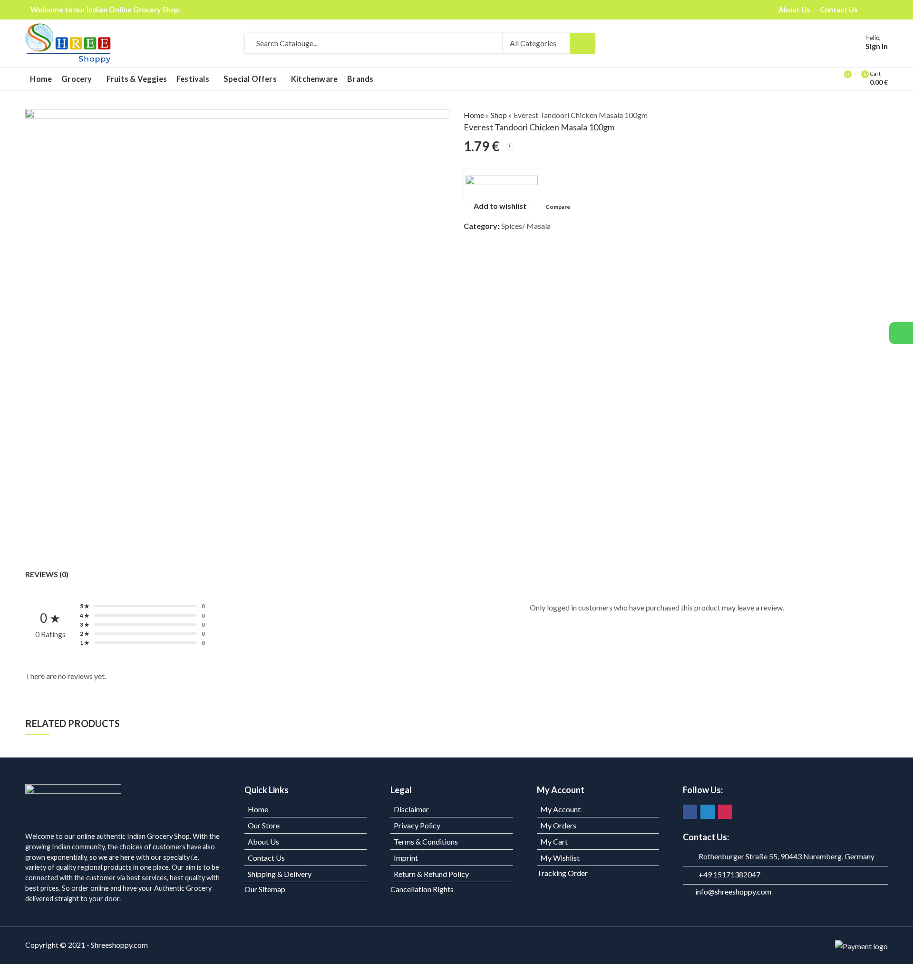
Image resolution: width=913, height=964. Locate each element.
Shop (499, 114)
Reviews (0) (46, 574)
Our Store (264, 825)
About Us (263, 841)
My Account (560, 809)
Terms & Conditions (426, 841)
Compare (557, 206)
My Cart (554, 841)
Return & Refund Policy (431, 873)
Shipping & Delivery (279, 873)
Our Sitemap (264, 889)
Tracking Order (562, 872)
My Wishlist (560, 857)
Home (474, 114)
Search (582, 43)
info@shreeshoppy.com (733, 891)
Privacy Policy (417, 825)
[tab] (46, 574)
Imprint (406, 857)
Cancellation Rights (422, 889)
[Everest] (502, 184)
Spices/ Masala (526, 225)
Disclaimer (411, 809)
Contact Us (266, 857)
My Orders (558, 825)
